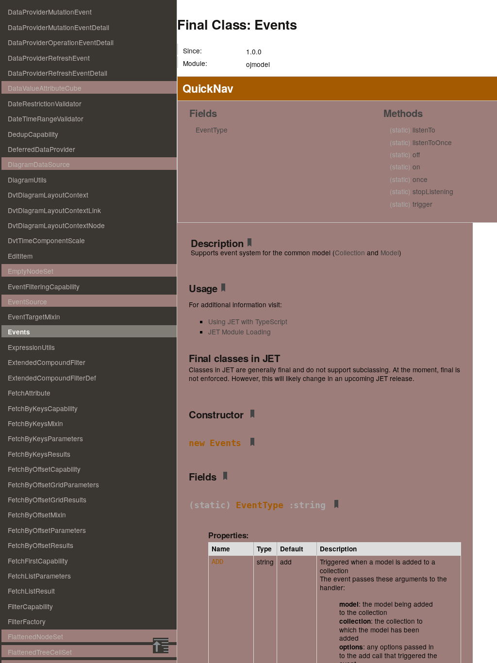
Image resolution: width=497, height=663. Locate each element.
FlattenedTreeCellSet (40, 652)
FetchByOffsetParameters (47, 530)
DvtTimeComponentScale (46, 240)
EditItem (20, 256)
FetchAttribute (29, 393)
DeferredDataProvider (41, 149)
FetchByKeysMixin (35, 423)
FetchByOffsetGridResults (47, 499)
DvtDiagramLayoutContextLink (54, 210)
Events (19, 331)
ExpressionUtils (31, 347)
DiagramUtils (27, 179)
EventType (212, 129)
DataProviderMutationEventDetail (58, 27)
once (409, 179)
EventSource (27, 301)
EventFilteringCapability (44, 286)
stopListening (421, 191)
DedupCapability (33, 134)
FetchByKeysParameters (45, 438)
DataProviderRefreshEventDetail (57, 73)
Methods (403, 113)
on (405, 166)
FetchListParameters (39, 575)
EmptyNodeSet (30, 271)
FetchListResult (31, 591)
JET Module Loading (239, 331)
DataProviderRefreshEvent (49, 58)
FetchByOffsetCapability (44, 469)
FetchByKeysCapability (43, 408)
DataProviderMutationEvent (50, 12)
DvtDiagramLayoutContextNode (56, 225)
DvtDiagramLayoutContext (48, 194)
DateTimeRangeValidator (45, 118)
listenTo (412, 129)
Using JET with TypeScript (247, 321)
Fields (203, 113)
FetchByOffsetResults (40, 545)
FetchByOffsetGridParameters (53, 484)
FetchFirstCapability (38, 560)
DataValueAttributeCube (45, 88)
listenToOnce (421, 142)
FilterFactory (27, 621)
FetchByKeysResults (39, 454)
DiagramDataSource (39, 164)
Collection (350, 252)
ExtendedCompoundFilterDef (52, 377)
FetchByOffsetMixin (37, 514)
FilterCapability (30, 606)
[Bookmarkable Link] (249, 244)
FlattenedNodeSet (35, 636)
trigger (411, 204)
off (405, 154)
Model (390, 252)
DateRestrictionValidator (45, 103)
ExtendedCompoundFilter (46, 362)
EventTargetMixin (34, 316)
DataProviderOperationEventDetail (61, 42)
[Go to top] (160, 645)
